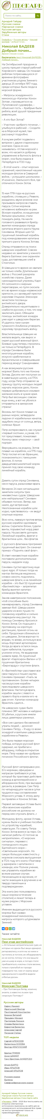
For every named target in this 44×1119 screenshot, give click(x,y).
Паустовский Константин (17, 1012)
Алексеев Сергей (13, 1030)
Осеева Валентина (14, 1024)
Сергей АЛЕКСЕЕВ (14, 1041)
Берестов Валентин (14, 1027)
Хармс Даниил (12, 1006)
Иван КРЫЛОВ (12, 1068)
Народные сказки (12, 27)
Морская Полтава (15, 986)
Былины (8, 1080)
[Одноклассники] (6, 928)
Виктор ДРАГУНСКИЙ (15, 1047)
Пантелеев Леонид (14, 1021)
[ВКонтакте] (3, 928)
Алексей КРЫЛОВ (13, 1071)
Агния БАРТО (11, 1065)
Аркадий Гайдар (12, 21)
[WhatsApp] (10, 928)
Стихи (5, 35)
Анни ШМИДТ (11, 1056)
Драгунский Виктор (14, 1009)
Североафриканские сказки (18, 1083)
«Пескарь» (6, 1101)
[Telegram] (13, 928)
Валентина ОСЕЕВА (14, 1044)
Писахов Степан (12, 1033)
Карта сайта (32, 1098)
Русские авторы (11, 29)
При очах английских (17, 942)
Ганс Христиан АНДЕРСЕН (18, 1059)
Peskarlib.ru (7, 40)
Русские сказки (11, 24)
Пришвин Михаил (13, 1018)
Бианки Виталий (13, 1015)
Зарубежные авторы (14, 32)
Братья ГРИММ (12, 1053)
